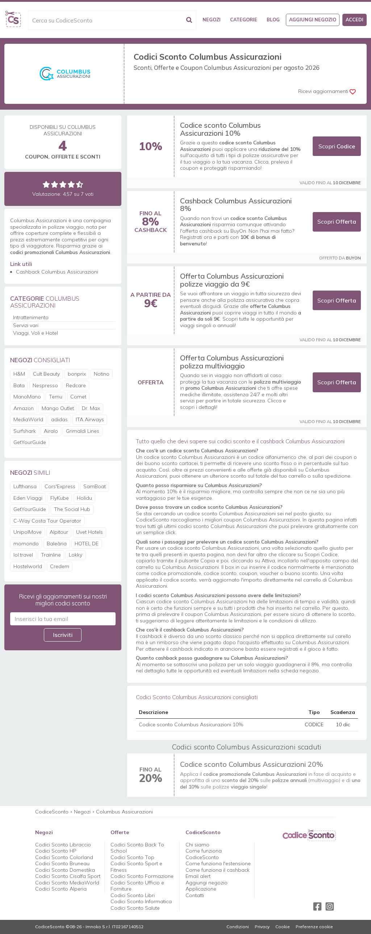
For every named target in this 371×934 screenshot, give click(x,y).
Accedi (354, 19)
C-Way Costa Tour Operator (47, 520)
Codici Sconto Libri (133, 895)
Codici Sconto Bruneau (62, 863)
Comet (78, 396)
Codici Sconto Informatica (141, 901)
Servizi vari (25, 325)
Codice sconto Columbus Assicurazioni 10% (220, 129)
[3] (63, 184)
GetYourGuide (29, 442)
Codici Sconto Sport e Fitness (136, 866)
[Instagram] (329, 906)
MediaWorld (28, 419)
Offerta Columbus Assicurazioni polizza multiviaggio (232, 361)
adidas (59, 419)
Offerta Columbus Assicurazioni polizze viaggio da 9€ (232, 279)
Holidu (84, 498)
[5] (79, 184)
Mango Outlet (58, 408)
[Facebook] (317, 906)
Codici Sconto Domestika (65, 870)
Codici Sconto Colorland (64, 857)
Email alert (198, 876)
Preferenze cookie (314, 926)
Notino (101, 374)
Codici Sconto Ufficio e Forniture (137, 885)
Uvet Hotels (89, 532)
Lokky (75, 554)
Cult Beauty (46, 374)
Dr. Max (91, 408)
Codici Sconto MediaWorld (67, 882)
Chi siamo (197, 844)
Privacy (262, 926)
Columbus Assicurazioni (124, 811)
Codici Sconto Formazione (142, 876)
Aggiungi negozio (312, 19)
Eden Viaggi (27, 498)
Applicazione (201, 889)
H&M (19, 374)
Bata (19, 385)
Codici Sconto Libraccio (63, 844)
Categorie (243, 19)
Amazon (23, 408)
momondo (26, 543)
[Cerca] (189, 20)
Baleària (57, 543)
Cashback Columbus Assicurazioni (57, 272)
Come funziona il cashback (218, 870)
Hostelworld (27, 566)
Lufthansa (25, 486)
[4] (71, 184)
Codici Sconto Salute (135, 908)
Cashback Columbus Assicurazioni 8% (236, 204)
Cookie (282, 926)
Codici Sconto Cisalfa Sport (67, 876)
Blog (273, 19)
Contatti (195, 895)
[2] (54, 184)
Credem (59, 566)
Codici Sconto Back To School (137, 847)
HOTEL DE (87, 543)
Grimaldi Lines (82, 431)
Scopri (336, 146)
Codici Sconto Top (132, 857)
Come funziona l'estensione (218, 863)
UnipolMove (27, 532)
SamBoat (94, 486)
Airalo (51, 431)
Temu (55, 396)
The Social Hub (72, 509)
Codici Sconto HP (55, 851)
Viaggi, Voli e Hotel (35, 333)
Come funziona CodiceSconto (204, 854)
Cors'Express (60, 486)
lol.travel (23, 554)
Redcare (76, 385)
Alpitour (59, 532)
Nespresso (45, 385)
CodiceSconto (51, 811)
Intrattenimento (31, 317)
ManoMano (27, 396)
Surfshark (24, 431)
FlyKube (59, 498)
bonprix (77, 374)
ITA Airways (90, 419)
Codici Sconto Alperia (61, 889)
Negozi (212, 19)
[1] (46, 184)
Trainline (51, 554)
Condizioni (237, 926)
